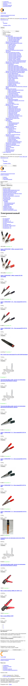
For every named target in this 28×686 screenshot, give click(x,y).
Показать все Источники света (12, 118)
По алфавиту (6, 219)
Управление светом (12, 113)
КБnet (10, 684)
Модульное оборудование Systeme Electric (17, 68)
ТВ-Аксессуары (9, 98)
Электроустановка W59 (13, 40)
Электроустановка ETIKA (14, 39)
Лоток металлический (13, 81)
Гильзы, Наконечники (13, 78)
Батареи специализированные (15, 141)
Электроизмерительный (13, 122)
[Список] (1, 230)
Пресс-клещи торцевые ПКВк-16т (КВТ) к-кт (11, 590)
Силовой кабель (11, 44)
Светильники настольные (14, 111)
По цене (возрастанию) (8, 222)
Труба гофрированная (13, 73)
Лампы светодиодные (13, 106)
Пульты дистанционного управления (14, 97)
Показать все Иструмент (11, 126)
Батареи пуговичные (13, 140)
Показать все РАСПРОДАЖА (12, 41)
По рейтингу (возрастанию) (9, 225)
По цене (5, 223)
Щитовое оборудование (11, 88)
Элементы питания (10, 135)
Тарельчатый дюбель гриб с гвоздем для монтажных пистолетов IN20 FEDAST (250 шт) (13, 380)
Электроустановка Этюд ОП (14, 54)
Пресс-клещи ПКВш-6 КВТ (7, 615)
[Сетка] (2, 230)
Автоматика (11, 64)
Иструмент (8, 120)
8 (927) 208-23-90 (23, 18)
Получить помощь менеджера (7, 638)
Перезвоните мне (4, 19)
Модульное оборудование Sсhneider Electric (17, 70)
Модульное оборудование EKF (15, 37)
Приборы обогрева (10, 127)
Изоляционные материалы (14, 83)
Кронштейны (11, 102)
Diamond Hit (11, 125)
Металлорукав (11, 80)
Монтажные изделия (13, 77)
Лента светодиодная (12, 112)
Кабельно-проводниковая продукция (14, 43)
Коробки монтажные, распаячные (15, 75)
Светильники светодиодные (14, 109)
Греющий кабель (12, 131)
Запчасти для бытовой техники (13, 145)
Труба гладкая (11, 79)
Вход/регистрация (7, 6)
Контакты (5, 3)
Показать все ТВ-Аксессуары (12, 104)
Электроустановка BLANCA (14, 57)
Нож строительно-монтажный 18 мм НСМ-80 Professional (14, 354)
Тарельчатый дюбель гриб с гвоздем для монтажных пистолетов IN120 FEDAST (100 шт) (13, 407)
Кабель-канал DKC (12, 85)
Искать (17, 31)
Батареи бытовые (12, 139)
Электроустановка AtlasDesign (15, 56)
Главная (5, 177)
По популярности (7, 224)
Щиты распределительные (14, 92)
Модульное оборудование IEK (15, 38)
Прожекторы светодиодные (14, 108)
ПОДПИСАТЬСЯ (4, 651)
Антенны (10, 101)
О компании (6, 1)
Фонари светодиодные (13, 117)
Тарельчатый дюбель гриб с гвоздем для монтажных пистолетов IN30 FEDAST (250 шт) (13, 565)
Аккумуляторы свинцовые (14, 138)
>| (3, 628)
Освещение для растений (14, 114)
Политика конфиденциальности (10, 670)
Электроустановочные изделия (12, 52)
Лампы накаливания (12, 107)
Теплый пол (11, 129)
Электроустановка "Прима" (14, 58)
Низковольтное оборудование (12, 63)
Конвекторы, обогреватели (14, 132)
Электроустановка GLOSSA (14, 53)
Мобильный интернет (13, 99)
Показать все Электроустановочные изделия (15, 61)
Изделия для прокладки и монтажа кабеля (15, 72)
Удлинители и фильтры (11, 144)
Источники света (9, 105)
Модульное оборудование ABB (15, 66)
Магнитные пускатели (13, 65)
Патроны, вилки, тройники (14, 59)
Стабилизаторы (9, 119)
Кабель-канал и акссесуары (14, 74)
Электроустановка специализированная (17, 60)
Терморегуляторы (12, 128)
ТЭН (9, 133)
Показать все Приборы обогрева (13, 134)
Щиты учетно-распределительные (16, 90)
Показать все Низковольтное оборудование (15, 71)
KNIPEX (10, 121)
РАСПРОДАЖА (9, 36)
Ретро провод (11, 47)
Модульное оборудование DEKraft (16, 67)
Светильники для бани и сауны (15, 115)
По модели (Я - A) (7, 228)
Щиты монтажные (12, 91)
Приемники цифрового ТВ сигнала (16, 100)
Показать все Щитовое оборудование (14, 95)
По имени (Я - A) (7, 220)
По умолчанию (6, 218)
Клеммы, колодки (12, 84)
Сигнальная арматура (13, 93)
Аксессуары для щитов (13, 94)
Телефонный (11, 48)
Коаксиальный (11, 46)
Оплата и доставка (7, 2)
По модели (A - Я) (7, 226)
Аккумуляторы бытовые (13, 136)
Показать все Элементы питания (13, 142)
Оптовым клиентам (7, 5)
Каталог (2, 27)
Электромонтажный (12, 124)
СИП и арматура (12, 45)
